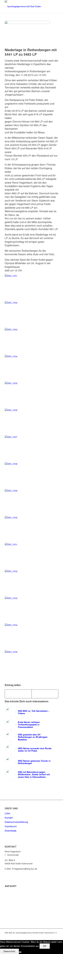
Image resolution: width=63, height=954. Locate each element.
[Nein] (20, 952)
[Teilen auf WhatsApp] (45, 694)
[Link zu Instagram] (55, 936)
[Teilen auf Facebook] (18, 694)
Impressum (11, 826)
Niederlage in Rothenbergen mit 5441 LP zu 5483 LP (31, 51)
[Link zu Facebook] (46, 936)
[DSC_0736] (27, 33)
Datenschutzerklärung (16, 822)
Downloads (10, 830)
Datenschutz (9, 951)
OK (44, 946)
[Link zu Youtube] (51, 936)
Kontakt (9, 817)
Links (7, 813)
